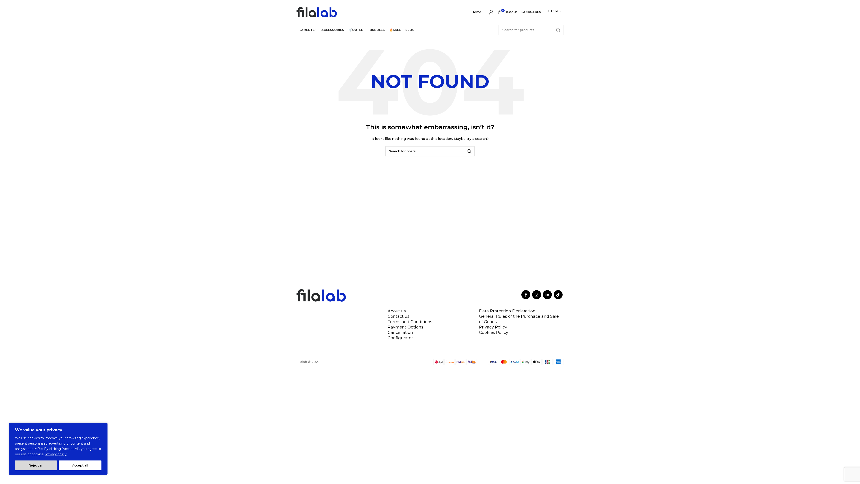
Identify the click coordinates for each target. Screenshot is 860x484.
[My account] (491, 12)
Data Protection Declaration (507, 311)
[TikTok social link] (558, 294)
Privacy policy (56, 454)
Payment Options (405, 327)
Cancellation (400, 332)
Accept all (80, 465)
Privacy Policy (493, 327)
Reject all (35, 465)
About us (397, 311)
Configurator (400, 337)
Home (476, 12)
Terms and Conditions (410, 321)
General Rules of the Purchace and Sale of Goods (519, 319)
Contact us (398, 316)
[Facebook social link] (525, 294)
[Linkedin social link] (547, 294)
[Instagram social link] (536, 294)
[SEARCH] (558, 30)
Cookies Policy (493, 332)
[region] (58, 449)
